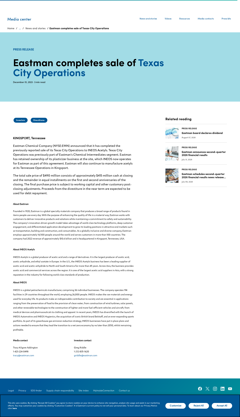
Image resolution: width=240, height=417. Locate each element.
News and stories (148, 18)
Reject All (199, 406)
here (15, 408)
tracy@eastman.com (23, 355)
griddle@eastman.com (85, 355)
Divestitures (39, 120)
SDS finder (36, 390)
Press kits (226, 18)
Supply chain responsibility (60, 390)
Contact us (124, 390)
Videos (168, 18)
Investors (20, 120)
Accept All (222, 406)
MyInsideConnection (103, 390)
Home (10, 28)
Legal (11, 390)
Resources (184, 18)
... (20, 28)
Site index (84, 390)
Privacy (22, 390)
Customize (175, 406)
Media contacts (206, 18)
